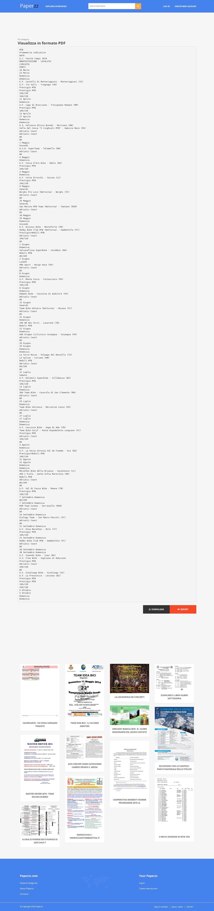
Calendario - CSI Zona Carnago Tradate (40, 725)
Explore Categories (28, 883)
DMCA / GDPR (177, 907)
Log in (142, 883)
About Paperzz (27, 888)
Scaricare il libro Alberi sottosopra (174, 697)
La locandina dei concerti (129, 697)
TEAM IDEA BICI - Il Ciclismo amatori (84, 725)
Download (157, 609)
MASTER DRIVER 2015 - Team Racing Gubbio (40, 795)
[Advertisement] (107, 26)
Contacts (24, 894)
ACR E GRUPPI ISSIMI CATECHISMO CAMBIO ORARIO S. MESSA (85, 766)
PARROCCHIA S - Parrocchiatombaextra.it (85, 836)
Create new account (148, 888)
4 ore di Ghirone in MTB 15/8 (174, 836)
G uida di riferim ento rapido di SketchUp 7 (40, 841)
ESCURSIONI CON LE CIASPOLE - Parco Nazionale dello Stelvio (174, 768)
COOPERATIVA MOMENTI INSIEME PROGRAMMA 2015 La (129, 801)
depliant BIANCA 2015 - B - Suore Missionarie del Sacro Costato (129, 730)
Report (184, 609)
